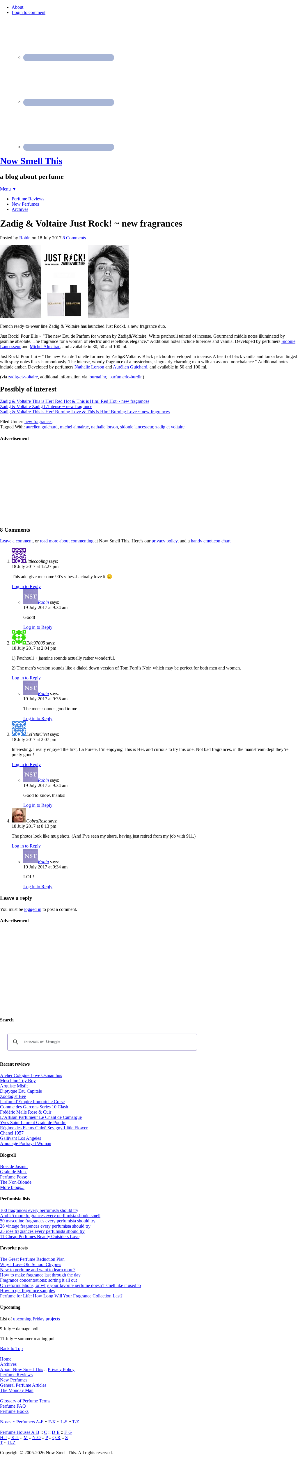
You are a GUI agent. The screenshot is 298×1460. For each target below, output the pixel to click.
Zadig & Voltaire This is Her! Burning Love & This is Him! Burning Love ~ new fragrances (85, 411)
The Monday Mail (16, 1390)
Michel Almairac (45, 346)
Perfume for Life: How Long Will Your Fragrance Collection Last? (61, 1295)
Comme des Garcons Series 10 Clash (34, 1106)
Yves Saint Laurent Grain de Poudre (33, 1122)
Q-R (56, 1437)
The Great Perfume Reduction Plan (32, 1259)
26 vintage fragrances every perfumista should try (45, 1226)
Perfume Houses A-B (19, 1432)
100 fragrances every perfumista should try (39, 1210)
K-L (15, 1437)
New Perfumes (13, 1379)
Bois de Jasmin (14, 1166)
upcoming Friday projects (36, 1318)
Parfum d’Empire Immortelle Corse (32, 1101)
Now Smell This (31, 161)
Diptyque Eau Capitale (21, 1091)
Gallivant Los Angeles (20, 1138)
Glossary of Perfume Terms (25, 1400)
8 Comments (74, 237)
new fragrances (38, 421)
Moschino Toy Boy (18, 1080)
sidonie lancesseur (136, 426)
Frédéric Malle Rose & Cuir (25, 1112)
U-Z (11, 1442)
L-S (64, 1421)
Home (5, 1358)
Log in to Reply (26, 586)
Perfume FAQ (13, 1406)
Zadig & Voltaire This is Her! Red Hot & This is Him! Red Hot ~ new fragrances (74, 401)
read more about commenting (66, 540)
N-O (36, 1437)
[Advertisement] (43, 483)
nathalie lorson (104, 426)
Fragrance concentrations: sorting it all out (38, 1280)
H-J (3, 1437)
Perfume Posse (13, 1176)
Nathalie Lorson (89, 366)
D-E (56, 1432)
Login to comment (28, 12)
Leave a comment (16, 540)
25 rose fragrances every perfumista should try (42, 1231)
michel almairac (74, 426)
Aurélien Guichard (130, 366)
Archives (8, 1364)
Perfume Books (14, 1411)
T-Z (75, 1421)
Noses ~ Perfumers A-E (22, 1421)
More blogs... (12, 1187)
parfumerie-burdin (126, 376)
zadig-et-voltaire (23, 376)
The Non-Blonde (15, 1182)
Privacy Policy (61, 1369)
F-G (68, 1432)
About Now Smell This (21, 1369)
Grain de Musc (13, 1171)
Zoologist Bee (13, 1096)
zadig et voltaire (170, 426)
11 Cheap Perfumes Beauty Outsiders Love (39, 1236)
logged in (32, 909)
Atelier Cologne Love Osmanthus (31, 1075)
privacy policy (165, 540)
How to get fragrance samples (27, 1290)
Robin (43, 602)
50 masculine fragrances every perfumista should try (47, 1220)
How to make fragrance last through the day (40, 1274)
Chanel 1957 (12, 1132)
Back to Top (11, 1348)
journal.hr (97, 376)
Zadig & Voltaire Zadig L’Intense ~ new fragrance (46, 406)
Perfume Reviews (16, 1374)
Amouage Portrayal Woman (25, 1143)
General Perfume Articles (23, 1385)
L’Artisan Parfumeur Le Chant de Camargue (41, 1117)
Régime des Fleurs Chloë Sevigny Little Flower (44, 1127)
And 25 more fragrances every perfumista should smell (50, 1215)
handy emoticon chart (210, 540)
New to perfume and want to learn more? (37, 1269)
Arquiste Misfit (14, 1085)
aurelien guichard (42, 426)
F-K (52, 1421)
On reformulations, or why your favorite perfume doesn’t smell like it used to (70, 1285)
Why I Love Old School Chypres (30, 1264)
